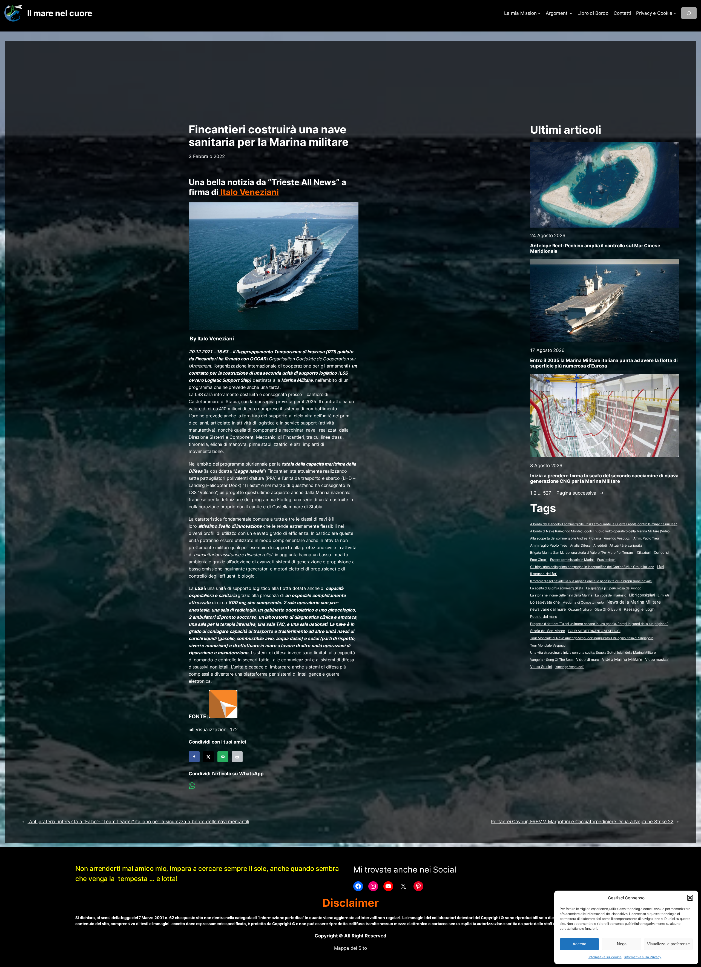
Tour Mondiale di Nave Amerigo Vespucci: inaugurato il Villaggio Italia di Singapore (591, 638)
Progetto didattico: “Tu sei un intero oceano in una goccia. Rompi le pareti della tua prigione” (599, 624)
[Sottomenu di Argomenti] (571, 13)
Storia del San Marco (547, 631)
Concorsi (661, 552)
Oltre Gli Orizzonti (607, 609)
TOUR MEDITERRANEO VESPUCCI (594, 631)
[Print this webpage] (237, 756)
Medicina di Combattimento (583, 602)
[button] (690, 897)
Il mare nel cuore (59, 13)
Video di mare (587, 659)
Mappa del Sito (350, 948)
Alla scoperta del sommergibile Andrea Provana (565, 538)
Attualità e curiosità (626, 545)
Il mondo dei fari (543, 574)
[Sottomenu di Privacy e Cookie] (674, 13)
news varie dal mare (547, 609)
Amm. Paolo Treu (646, 538)
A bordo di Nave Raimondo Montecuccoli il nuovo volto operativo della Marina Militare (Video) (600, 531)
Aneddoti (600, 545)
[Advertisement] (350, 79)
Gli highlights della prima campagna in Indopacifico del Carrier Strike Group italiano (592, 567)
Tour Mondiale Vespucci (548, 645)
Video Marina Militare (622, 659)
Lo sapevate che (545, 602)
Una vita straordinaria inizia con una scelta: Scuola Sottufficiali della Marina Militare (593, 652)
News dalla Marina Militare (633, 602)
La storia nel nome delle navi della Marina (561, 595)
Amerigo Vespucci (617, 538)
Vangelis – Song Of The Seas (551, 660)
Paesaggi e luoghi (639, 609)
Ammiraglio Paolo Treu (548, 545)
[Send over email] (222, 756)
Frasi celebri (606, 560)
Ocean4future (580, 609)
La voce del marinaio (610, 595)
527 (547, 493)
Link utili (664, 595)
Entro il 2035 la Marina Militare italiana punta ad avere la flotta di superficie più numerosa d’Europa (603, 363)
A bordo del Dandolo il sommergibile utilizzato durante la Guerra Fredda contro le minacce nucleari (603, 524)
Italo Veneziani (248, 192)
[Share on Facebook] (194, 756)
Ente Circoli (538, 560)
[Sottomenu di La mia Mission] (539, 13)
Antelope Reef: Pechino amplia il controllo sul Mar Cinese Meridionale (595, 248)
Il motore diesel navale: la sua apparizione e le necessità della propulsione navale (591, 581)
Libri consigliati (642, 595)
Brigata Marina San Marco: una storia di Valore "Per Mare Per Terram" (582, 552)
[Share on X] (208, 756)
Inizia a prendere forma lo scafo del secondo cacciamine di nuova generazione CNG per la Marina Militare (604, 478)
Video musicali (657, 659)
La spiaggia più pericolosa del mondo (613, 588)
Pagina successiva (580, 493)
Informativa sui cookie (605, 957)
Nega (622, 944)
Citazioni (644, 552)
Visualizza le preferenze (668, 944)
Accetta (579, 944)
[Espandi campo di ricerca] (689, 13)
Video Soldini (541, 667)
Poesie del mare (543, 616)
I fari (660, 566)
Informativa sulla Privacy (643, 957)
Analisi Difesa (580, 545)
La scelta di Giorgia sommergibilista (556, 588)
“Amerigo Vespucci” (569, 667)
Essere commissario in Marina (572, 560)
